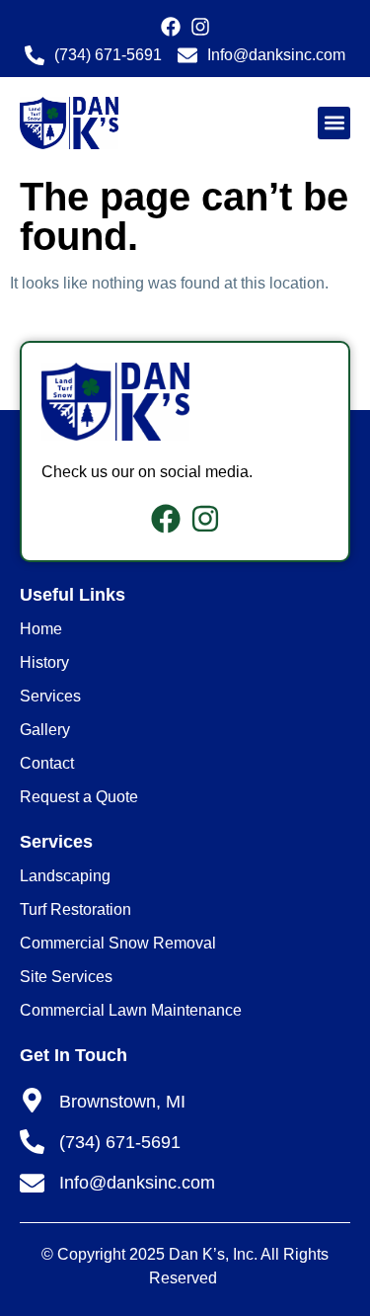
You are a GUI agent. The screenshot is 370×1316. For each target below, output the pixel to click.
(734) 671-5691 (120, 1142)
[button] (334, 123)
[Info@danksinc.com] (32, 1183)
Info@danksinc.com (137, 1183)
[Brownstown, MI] (32, 1100)
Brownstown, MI (122, 1101)
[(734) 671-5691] (32, 1141)
